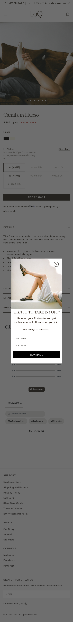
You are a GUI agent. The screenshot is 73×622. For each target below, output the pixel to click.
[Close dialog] (56, 264)
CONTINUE (36, 354)
